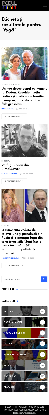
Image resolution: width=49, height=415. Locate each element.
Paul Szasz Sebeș (9, 174)
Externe (5, 226)
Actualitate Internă (11, 84)
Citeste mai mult (13, 116)
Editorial (6, 161)
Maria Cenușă (8, 109)
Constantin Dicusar (10, 258)
